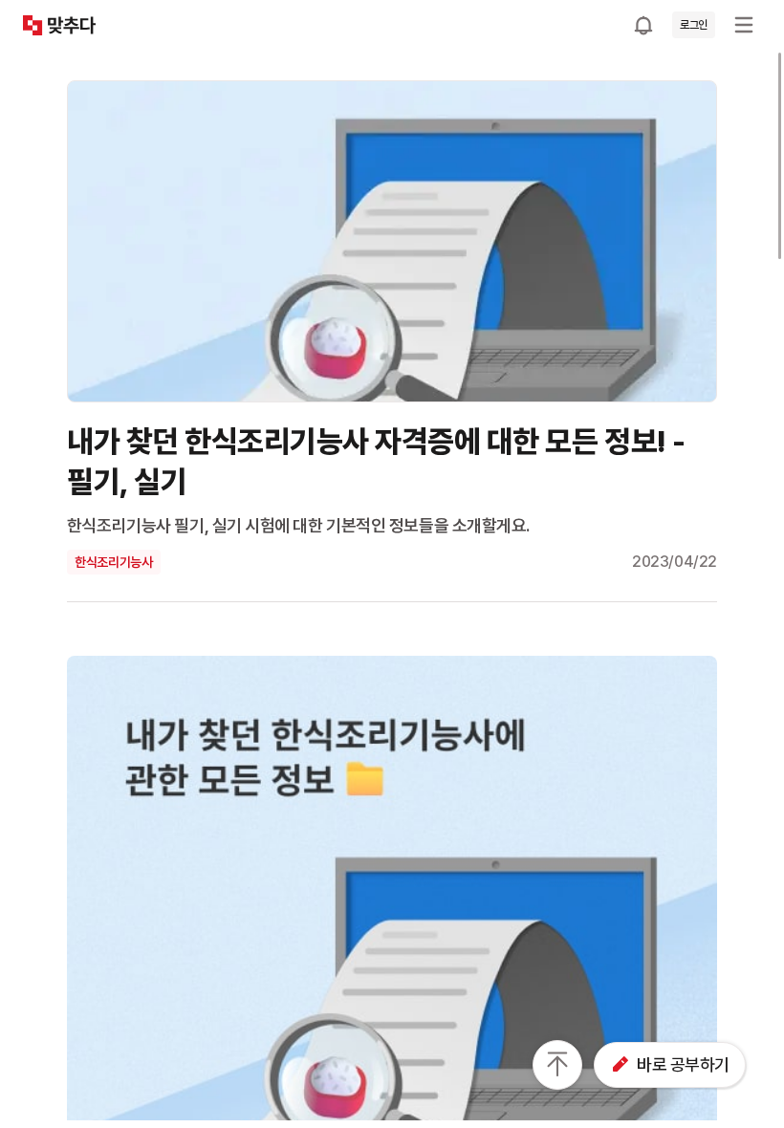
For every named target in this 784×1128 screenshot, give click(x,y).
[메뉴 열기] (744, 25)
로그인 (694, 25)
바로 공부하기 (683, 1064)
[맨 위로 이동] (557, 1065)
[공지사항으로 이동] (643, 25)
